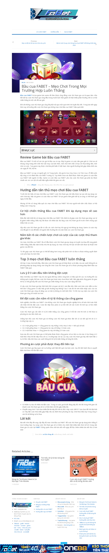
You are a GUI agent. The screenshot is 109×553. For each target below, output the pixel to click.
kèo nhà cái (18, 532)
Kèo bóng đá (68, 525)
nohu (19, 528)
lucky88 (27, 530)
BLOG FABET (68, 32)
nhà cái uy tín (26, 528)
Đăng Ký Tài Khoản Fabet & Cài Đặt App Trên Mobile (24, 480)
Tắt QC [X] (64, 543)
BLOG (23, 82)
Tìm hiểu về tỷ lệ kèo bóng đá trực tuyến (52, 459)
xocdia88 (26, 532)
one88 (16, 530)
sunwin (23, 525)
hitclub (27, 523)
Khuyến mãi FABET (41, 502)
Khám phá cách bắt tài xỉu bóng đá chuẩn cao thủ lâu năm (87, 536)
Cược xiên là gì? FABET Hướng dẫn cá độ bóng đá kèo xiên (82, 480)
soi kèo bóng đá (48, 434)
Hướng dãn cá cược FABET (44, 509)
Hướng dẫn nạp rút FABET (44, 512)
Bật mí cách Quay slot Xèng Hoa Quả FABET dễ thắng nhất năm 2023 (76, 44)
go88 (21, 523)
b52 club (16, 518)
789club (16, 523)
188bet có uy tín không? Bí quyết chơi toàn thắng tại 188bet (87, 525)
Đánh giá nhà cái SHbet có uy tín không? (87, 530)
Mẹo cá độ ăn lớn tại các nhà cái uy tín (34, 43)
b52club (16, 525)
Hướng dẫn (55, 32)
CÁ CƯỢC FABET (41, 32)
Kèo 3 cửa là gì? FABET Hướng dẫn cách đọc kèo (87, 519)
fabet (21, 530)
